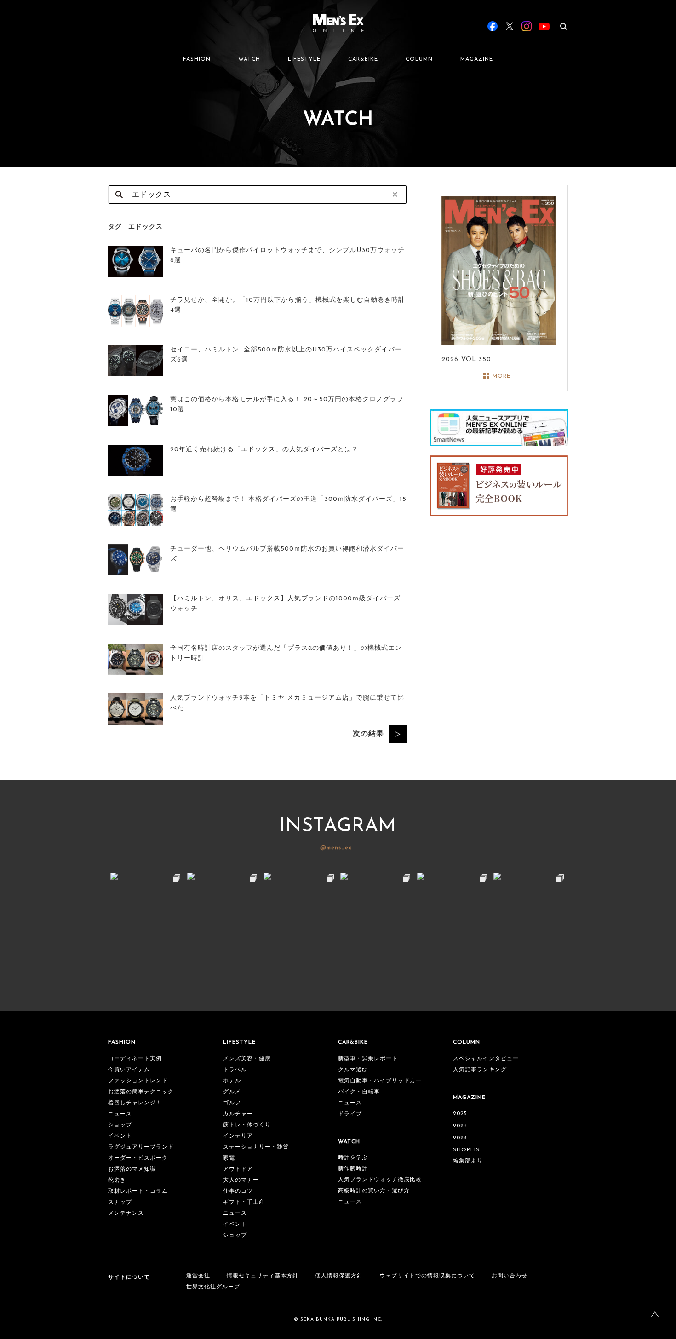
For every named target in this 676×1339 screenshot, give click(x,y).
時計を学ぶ (353, 1158)
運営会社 (198, 1276)
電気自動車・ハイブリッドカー (380, 1081)
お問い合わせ (509, 1276)
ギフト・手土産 (244, 1202)
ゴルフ (232, 1103)
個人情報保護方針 (339, 1276)
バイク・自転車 (359, 1092)
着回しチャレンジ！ (135, 1103)
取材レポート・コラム (138, 1191)
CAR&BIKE (363, 59)
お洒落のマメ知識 (132, 1169)
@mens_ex (336, 848)
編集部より (468, 1161)
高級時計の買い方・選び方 (374, 1191)
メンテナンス (126, 1213)
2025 (460, 1113)
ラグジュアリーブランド (141, 1147)
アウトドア (238, 1169)
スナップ (120, 1202)
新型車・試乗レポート (368, 1059)
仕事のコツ (238, 1191)
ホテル (232, 1081)
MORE (501, 376)
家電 (229, 1158)
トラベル (235, 1070)
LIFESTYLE (304, 59)
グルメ (232, 1092)
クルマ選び (353, 1070)
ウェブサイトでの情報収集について (427, 1276)
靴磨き (117, 1180)
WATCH (249, 59)
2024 (460, 1126)
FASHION (197, 59)
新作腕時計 (353, 1169)
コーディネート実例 (135, 1059)
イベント (120, 1136)
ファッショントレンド (138, 1081)
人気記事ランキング (480, 1070)
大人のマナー (241, 1180)
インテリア (238, 1136)
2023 (460, 1138)
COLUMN (419, 59)
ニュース (120, 1114)
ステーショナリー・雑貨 (256, 1147)
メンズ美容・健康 (247, 1059)
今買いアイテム (129, 1070)
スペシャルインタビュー (486, 1059)
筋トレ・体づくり (247, 1125)
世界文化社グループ (213, 1287)
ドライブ (350, 1114)
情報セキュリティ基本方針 (262, 1276)
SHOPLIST (468, 1150)
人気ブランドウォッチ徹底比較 (380, 1180)
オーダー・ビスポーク (138, 1158)
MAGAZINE (476, 59)
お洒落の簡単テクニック (141, 1092)
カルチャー (238, 1114)
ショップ (120, 1125)
